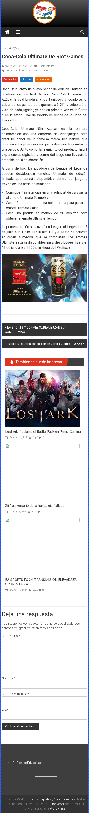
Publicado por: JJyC (16, 66)
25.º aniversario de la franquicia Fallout (34, 506)
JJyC (35, 437)
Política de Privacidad (27, 763)
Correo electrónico (15, 694)
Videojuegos (49, 70)
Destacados (9, 79)
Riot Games (34, 70)
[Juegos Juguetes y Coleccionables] (44, 12)
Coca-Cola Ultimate (16, 70)
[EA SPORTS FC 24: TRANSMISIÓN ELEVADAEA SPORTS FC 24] (42, 546)
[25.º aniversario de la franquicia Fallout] (42, 472)
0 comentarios (46, 66)
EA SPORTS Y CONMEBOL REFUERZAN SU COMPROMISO (35, 330)
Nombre (8, 678)
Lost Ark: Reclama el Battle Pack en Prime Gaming (43, 432)
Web (5, 709)
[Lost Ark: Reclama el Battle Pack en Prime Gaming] (42, 398)
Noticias (26, 79)
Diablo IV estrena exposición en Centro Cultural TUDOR (45, 344)
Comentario (11, 636)
